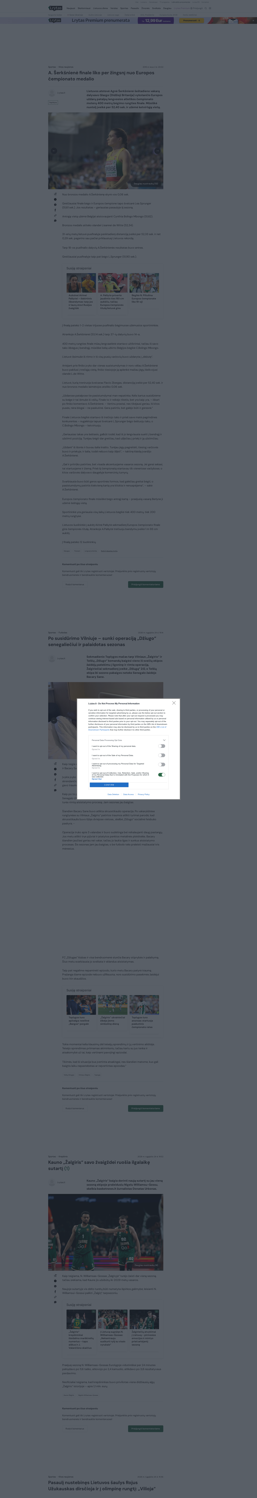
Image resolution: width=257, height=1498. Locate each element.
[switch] (161, 746)
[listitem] (128, 740)
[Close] (174, 703)
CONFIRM (109, 785)
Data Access (128, 794)
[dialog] (128, 749)
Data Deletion (113, 794)
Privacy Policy (144, 794)
